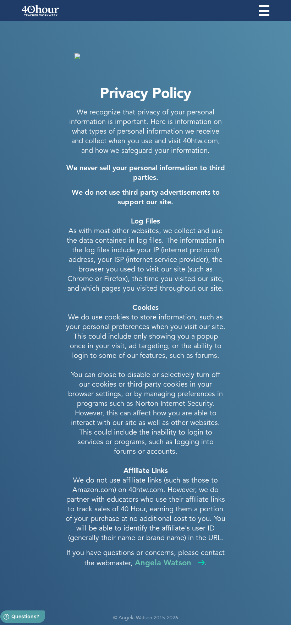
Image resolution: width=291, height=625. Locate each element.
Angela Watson (163, 563)
